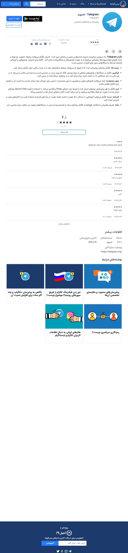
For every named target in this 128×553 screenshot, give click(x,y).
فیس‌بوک (62, 551)
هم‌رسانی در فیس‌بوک (113, 52)
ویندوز (36, 44)
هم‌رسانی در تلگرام (120, 52)
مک (45, 44)
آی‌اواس (32, 44)
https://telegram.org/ (111, 251)
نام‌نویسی (50, 543)
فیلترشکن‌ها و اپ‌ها (98, 4)
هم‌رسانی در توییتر (107, 52)
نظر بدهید (64, 132)
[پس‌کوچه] (123, 4)
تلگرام (70, 551)
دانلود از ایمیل (14, 18)
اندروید (41, 44)
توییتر (58, 551)
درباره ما (73, 4)
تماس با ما (61, 4)
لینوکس (50, 44)
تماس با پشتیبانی (14, 25)
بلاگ (82, 4)
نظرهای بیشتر (64, 224)
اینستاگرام (66, 551)
